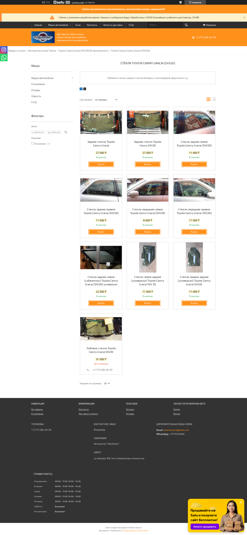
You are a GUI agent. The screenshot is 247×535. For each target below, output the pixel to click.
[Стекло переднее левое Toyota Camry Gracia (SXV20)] (148, 190)
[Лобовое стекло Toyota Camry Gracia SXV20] (101, 329)
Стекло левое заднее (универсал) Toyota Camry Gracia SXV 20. (147, 280)
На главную (37, 409)
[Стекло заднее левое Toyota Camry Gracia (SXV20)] (194, 122)
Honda (176, 409)
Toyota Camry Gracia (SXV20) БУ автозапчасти (83, 50)
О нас (78, 25)
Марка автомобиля (58, 25)
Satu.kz (138, 527)
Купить (101, 164)
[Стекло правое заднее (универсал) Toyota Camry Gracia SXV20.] (194, 257)
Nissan (176, 413)
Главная (38, 25)
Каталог (130, 409)
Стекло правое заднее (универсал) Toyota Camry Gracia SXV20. (194, 280)
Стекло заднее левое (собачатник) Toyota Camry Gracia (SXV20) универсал (101, 280)
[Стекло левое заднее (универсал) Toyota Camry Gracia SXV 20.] (148, 257)
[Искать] (186, 25)
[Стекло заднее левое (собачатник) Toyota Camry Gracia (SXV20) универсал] (101, 257)
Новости (36, 96)
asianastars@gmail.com (176, 430)
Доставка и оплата (88, 413)
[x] (84, 89)
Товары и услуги (17, 50)
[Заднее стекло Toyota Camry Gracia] (101, 122)
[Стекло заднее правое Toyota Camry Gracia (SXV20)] (101, 190)
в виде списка (214, 99)
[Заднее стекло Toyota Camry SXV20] (148, 122)
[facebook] (81, 89)
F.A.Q (131, 25)
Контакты (92, 25)
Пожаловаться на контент (135, 530)
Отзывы (35, 90)
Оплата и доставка (112, 25)
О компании (38, 84)
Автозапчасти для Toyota (42, 50)
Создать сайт (78, 2)
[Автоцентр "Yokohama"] (43, 42)
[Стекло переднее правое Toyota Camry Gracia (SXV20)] (194, 190)
